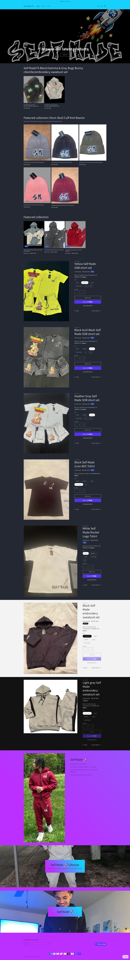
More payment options (87, 305)
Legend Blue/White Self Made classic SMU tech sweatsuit (33, 250)
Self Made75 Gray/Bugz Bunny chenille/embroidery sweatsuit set (51, 105)
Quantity (76, 289)
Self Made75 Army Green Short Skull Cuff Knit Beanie (91, 162)
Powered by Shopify (35, 956)
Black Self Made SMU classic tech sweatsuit (54, 250)
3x (91, 286)
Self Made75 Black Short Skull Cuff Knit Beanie (61, 162)
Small (78, 283)
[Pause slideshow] (70, 889)
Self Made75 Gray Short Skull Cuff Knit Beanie (34, 162)
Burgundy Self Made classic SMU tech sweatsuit (73, 250)
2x (86, 286)
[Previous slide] (59, 889)
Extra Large (79, 286)
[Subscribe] (49, 944)
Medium (85, 282)
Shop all (65, 55)
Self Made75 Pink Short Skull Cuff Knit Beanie (34, 205)
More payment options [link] (92, 662)
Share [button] (77, 310)
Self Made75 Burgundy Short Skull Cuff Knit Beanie (62, 205)
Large (93, 283)
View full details (95, 310)
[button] (98, 6)
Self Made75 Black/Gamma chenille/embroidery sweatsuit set (31, 105)
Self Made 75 (29, 956)
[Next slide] (66, 889)
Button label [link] (65, 917)
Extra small (88, 636)
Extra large (79, 352)
